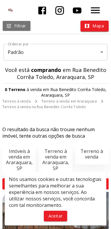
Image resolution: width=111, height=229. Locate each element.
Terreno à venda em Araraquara (69, 101)
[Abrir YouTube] (77, 10)
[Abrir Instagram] (59, 10)
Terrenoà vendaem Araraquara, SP (55, 160)
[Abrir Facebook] (42, 10)
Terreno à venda (16, 101)
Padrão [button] (16, 52)
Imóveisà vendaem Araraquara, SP (19, 160)
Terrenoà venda (92, 154)
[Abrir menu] (95, 10)
